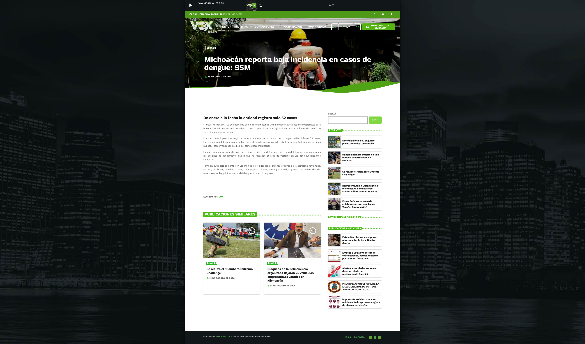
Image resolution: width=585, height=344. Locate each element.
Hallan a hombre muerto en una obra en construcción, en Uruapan (360, 157)
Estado (211, 48)
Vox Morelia (223, 336)
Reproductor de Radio (377, 26)
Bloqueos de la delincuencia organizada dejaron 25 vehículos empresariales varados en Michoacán (290, 274)
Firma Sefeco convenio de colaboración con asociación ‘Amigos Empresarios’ (358, 204)
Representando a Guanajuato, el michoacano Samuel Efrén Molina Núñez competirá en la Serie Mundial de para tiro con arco (360, 191)
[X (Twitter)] (374, 14)
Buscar (332, 114)
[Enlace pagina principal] (203, 26)
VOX (221, 197)
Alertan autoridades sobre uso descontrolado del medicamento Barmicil (359, 271)
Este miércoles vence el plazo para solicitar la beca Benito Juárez (359, 240)
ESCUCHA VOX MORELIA (215, 14)
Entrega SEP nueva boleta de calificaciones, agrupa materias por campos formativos (360, 255)
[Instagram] (383, 14)
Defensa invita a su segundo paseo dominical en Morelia (358, 142)
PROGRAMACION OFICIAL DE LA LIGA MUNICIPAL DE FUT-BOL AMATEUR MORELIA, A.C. (360, 286)
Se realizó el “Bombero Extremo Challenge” (360, 173)
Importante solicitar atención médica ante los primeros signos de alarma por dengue (361, 302)
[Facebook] (391, 14)
